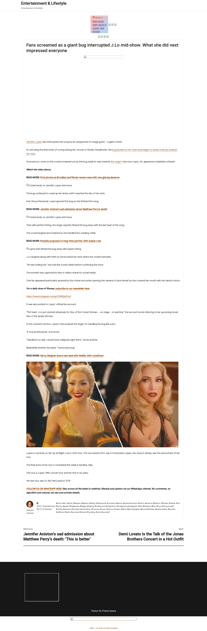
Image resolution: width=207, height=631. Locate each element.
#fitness (164, 503)
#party (123, 509)
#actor (59, 503)
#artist (70, 503)
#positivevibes (161, 509)
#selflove (60, 512)
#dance (119, 503)
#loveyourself (168, 506)
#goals (66, 506)
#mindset (75, 509)
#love (158, 506)
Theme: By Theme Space (103, 611)
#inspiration (111, 506)
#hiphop (90, 506)
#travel (82, 512)
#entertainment (130, 503)
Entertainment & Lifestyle (43, 3)
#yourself (106, 512)
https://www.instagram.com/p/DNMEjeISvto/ (48, 296)
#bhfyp (92, 503)
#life (140, 506)
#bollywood (101, 503)
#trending (90, 512)
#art (64, 503)
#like (153, 506)
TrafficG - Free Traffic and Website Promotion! (103, 628)
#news (117, 509)
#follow (172, 503)
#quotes (171, 509)
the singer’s (117, 161)
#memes (67, 509)
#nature (109, 509)
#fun (178, 503)
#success (75, 512)
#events (148, 503)
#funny (59, 506)
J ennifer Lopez (34, 142)
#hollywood (100, 506)
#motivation (85, 509)
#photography (133, 509)
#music (103, 509)
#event (141, 503)
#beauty (76, 503)
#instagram (132, 506)
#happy (83, 506)
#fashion (156, 503)
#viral (98, 512)
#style (67, 512)
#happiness (74, 506)
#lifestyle (147, 506)
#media (59, 509)
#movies (95, 509)
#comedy (111, 503)
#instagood (121, 506)
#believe (85, 503)
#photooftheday (147, 509)
